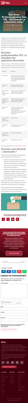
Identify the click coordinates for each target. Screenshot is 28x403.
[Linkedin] (17, 219)
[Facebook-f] (3, 219)
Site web (3, 317)
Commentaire (5, 283)
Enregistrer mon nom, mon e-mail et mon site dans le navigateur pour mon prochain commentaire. (13, 325)
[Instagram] (8, 219)
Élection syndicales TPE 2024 (19, 146)
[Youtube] (12, 219)
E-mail (3, 312)
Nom (2, 306)
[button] (25, 3)
